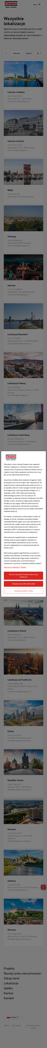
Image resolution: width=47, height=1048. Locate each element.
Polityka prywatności (11, 567)
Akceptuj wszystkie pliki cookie (23, 584)
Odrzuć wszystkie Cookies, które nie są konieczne (23, 575)
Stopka (23, 567)
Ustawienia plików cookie (23, 591)
